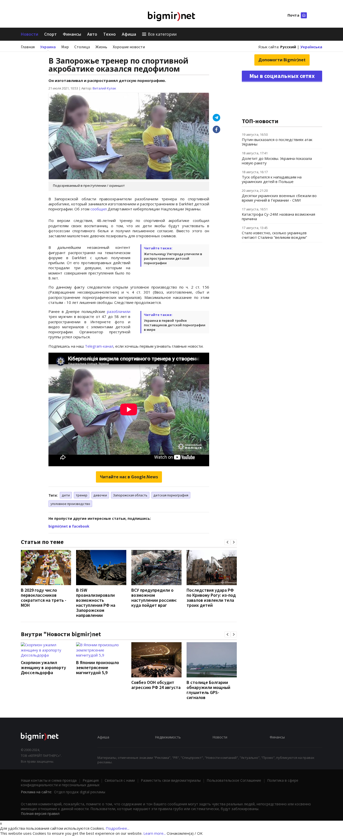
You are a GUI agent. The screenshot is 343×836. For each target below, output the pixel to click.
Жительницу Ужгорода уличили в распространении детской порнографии (173, 258)
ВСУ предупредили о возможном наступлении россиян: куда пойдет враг (154, 597)
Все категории (162, 34)
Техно (109, 34)
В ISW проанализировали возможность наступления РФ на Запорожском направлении (95, 602)
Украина (48, 46)
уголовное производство (70, 503)
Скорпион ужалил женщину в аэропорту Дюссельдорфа (43, 667)
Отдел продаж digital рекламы (79, 791)
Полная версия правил (40, 813)
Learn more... (154, 833)
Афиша (129, 34)
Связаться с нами (120, 780)
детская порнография (170, 495)
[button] (227, 542)
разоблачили (118, 311)
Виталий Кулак (104, 88)
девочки (100, 495)
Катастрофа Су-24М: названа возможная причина (278, 216)
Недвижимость (168, 737)
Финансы (72, 34)
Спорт (50, 34)
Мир (65, 46)
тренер (81, 495)
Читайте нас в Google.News (129, 477)
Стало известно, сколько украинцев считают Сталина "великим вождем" (274, 235)
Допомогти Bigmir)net (282, 60)
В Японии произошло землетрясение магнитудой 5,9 (97, 667)
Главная (28, 46)
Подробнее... (117, 828)
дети (66, 495)
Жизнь (101, 46)
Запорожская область (130, 495)
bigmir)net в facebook (68, 526)
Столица (82, 46)
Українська (311, 46)
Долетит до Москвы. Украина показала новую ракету (277, 160)
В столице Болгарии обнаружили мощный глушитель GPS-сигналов (208, 689)
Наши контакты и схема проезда (49, 780)
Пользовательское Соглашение (234, 780)
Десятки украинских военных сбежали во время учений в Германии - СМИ (279, 198)
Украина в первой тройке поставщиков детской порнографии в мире (174, 325)
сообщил (98, 208)
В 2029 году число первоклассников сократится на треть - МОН (43, 597)
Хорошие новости (129, 46)
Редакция (91, 780)
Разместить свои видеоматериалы (171, 780)
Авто (92, 34)
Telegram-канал (99, 346)
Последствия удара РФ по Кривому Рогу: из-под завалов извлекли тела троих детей (211, 597)
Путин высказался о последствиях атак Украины (277, 142)
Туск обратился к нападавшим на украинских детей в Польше (272, 179)
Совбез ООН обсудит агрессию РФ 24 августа (156, 684)
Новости (29, 34)
